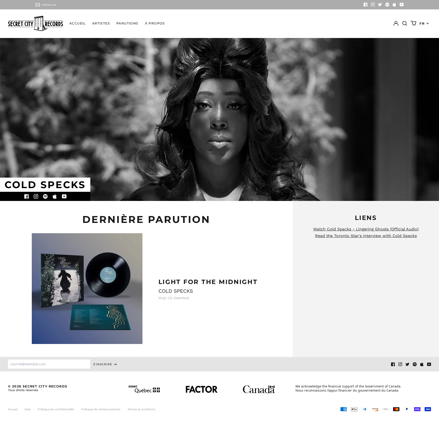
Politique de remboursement (100, 409)
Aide (27, 409)
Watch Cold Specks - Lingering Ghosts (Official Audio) (366, 229)
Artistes (101, 23)
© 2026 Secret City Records (37, 388)
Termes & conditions (141, 409)
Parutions (127, 23)
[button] (404, 23)
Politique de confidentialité (55, 409)
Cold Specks (175, 291)
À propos (155, 23)
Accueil (77, 23)
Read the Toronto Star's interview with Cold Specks (366, 235)
